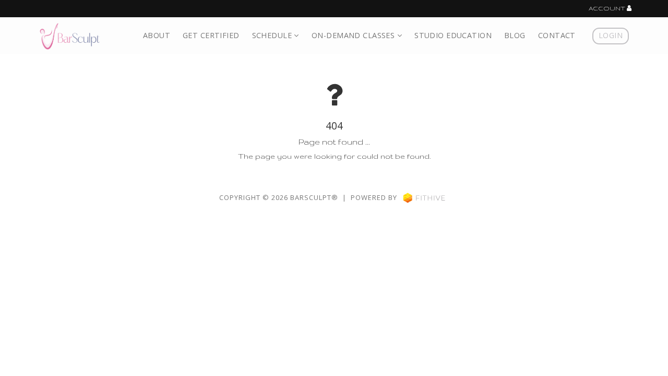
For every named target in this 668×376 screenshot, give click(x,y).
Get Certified (211, 35)
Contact (557, 35)
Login (611, 35)
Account (608, 8)
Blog (515, 35)
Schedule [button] (273, 35)
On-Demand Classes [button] (354, 35)
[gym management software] (424, 197)
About (156, 35)
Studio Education (453, 35)
